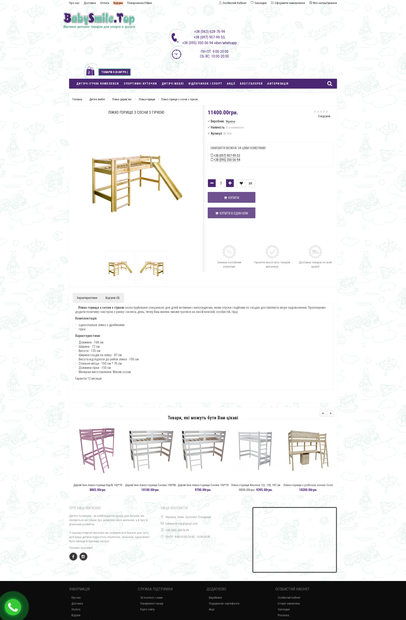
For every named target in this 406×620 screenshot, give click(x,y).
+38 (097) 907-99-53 (227, 155)
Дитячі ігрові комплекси (97, 83)
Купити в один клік (233, 213)
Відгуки (118, 3)
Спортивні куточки (140, 83)
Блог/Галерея (251, 83)
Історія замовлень (289, 603)
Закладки (284, 609)
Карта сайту (147, 609)
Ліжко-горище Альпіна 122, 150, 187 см (253, 485)
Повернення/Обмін (139, 3)
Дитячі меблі (173, 83)
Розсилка (283, 615)
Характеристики (87, 298)
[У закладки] (241, 183)
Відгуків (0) (112, 298)
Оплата (104, 3)
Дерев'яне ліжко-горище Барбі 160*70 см (95, 487)
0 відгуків (324, 116)
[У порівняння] (250, 183)
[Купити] (84, 479)
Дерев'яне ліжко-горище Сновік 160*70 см (201, 487)
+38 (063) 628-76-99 (177, 530)
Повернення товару (151, 603)
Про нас (74, 3)
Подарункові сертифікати (224, 603)
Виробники (215, 597)
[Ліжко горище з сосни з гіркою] (120, 269)
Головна (77, 99)
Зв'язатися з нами (151, 597)
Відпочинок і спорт (205, 83)
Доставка (90, 3)
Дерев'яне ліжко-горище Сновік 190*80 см (148, 487)
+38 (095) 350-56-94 (227, 160)
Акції (231, 83)
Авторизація (278, 83)
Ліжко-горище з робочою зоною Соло (306, 485)
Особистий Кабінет (289, 597)
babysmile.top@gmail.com (181, 523)
